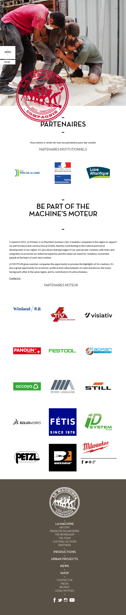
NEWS (64, 566)
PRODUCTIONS (64, 552)
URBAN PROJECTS (64, 559)
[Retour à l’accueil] (64, 517)
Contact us (15, 278)
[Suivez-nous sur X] (60, 601)
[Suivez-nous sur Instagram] (66, 601)
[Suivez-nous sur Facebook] (54, 601)
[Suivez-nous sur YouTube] (72, 601)
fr (9, 62)
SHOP (64, 573)
